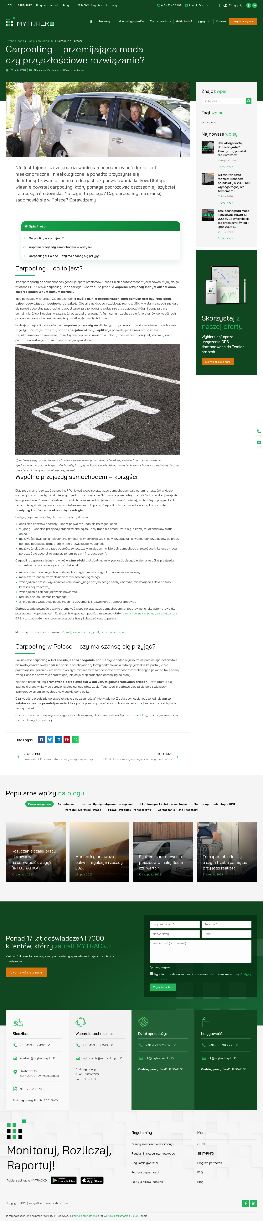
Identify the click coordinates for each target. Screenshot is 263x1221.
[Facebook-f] (245, 1203)
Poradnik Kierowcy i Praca (83, 809)
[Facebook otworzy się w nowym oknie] (248, 5)
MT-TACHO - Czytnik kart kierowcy (97, 5)
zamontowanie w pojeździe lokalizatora (150, 613)
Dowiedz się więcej (25, 880)
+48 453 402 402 (171, 5)
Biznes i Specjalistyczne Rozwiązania (107, 804)
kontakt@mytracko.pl (202, 5)
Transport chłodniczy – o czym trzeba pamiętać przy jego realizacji (225, 862)
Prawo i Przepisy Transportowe (129, 809)
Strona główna (15, 40)
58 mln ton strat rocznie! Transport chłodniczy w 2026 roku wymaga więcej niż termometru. (234, 183)
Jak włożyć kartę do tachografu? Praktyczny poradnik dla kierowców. (232, 149)
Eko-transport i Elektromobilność (163, 804)
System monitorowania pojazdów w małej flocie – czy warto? (162, 862)
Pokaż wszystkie (39, 804)
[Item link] (259, 431)
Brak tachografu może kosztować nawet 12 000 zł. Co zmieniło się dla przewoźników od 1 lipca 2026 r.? (234, 219)
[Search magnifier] (248, 101)
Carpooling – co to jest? (46, 238)
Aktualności (66, 804)
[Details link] (15, 840)
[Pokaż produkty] (113, 21)
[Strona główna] (91, 21)
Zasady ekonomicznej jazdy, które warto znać (94, 632)
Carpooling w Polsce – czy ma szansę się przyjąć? (65, 256)
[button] (41, 739)
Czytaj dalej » (225, 166)
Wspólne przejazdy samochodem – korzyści (60, 247)
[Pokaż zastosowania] (170, 21)
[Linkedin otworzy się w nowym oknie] (254, 5)
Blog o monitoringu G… (41, 40)
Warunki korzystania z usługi (121, 1215)
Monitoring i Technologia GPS (214, 804)
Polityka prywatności (85, 1215)
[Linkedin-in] (253, 1203)
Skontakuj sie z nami (26, 972)
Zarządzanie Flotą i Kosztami (178, 809)
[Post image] (99, 852)
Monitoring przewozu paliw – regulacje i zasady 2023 (99, 862)
